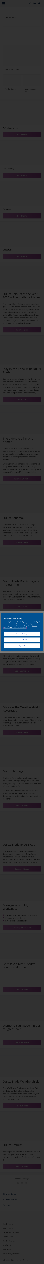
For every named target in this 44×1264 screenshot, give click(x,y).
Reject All (22, 646)
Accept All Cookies (22, 640)
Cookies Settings (22, 634)
